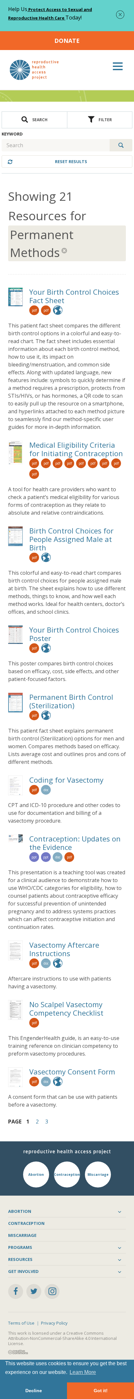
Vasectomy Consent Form (72, 1071)
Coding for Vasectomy (66, 780)
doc (46, 790)
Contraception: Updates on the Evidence (75, 843)
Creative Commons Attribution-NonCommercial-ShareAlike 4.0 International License (62, 1338)
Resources (20, 1259)
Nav (117, 66)
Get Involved (23, 1271)
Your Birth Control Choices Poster (74, 634)
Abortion (19, 1211)
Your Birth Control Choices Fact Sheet (74, 296)
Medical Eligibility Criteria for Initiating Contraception (76, 449)
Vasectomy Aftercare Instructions (64, 949)
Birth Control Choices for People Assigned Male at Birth (71, 539)
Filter (105, 119)
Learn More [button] (83, 1372)
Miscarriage (22, 1235)
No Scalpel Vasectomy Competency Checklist (66, 1008)
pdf (34, 310)
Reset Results (71, 161)
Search (39, 119)
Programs (20, 1247)
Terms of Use (21, 1323)
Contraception (26, 1223)
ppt (34, 857)
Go (121, 145)
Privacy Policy (54, 1323)
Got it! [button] (101, 1390)
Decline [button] (33, 1390)
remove (64, 250)
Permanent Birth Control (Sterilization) (71, 701)
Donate (67, 41)
